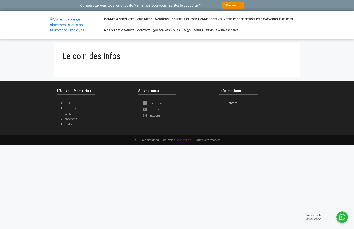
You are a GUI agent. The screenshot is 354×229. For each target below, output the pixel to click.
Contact (143, 30)
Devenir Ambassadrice (222, 30)
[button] (233, 5)
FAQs (187, 30)
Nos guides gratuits (119, 30)
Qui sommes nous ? (166, 30)
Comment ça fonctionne (190, 19)
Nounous (162, 19)
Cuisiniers (144, 19)
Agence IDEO (184, 140)
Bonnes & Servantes (119, 19)
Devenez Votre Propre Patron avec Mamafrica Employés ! (252, 19)
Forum (198, 30)
